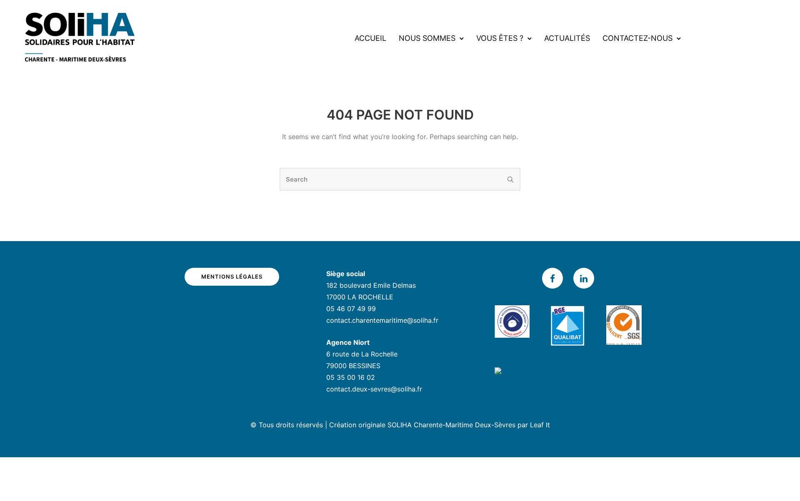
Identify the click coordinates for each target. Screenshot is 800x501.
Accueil (370, 38)
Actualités (567, 38)
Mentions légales (231, 276)
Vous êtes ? (499, 38)
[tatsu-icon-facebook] (554, 278)
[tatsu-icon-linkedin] (583, 278)
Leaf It (540, 425)
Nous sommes (427, 38)
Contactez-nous (637, 38)
